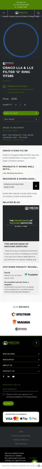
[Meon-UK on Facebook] (3, 376)
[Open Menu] (4, 13)
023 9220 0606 (23, 5)
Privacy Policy (31, 397)
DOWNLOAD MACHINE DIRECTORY (14, 185)
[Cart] (38, 13)
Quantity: (7, 105)
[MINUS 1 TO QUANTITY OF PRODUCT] (16, 105)
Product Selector (13, 140)
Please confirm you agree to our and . (21, 395)
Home (5, 16)
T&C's (21, 432)
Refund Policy (21, 444)
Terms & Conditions (14, 397)
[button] (39, 465)
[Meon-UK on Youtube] (13, 376)
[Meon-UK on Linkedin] (8, 376)
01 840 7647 (22, 7)
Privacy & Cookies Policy (21, 436)
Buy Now (9, 119)
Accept (33, 458)
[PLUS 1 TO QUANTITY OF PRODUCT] (25, 105)
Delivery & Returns (21, 440)
